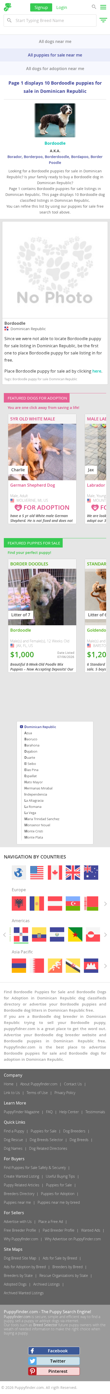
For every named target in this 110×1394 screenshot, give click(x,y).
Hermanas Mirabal (38, 788)
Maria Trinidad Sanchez (41, 819)
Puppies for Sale (44, 1131)
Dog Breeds (79, 1139)
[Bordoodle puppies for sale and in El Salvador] (57, 934)
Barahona (31, 745)
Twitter (57, 1361)
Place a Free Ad (50, 1221)
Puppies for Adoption (57, 1193)
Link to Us (12, 1092)
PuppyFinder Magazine (21, 1111)
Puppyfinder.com (17, 1316)
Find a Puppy (14, 1131)
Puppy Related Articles (21, 1185)
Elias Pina (31, 769)
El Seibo (30, 763)
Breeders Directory (19, 1193)
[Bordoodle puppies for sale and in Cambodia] (91, 965)
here (96, 371)
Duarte (29, 757)
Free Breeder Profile (20, 1230)
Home (9, 1083)
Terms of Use (37, 1092)
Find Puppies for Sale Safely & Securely (35, 1167)
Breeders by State (18, 1275)
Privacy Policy (64, 1092)
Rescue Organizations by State (63, 1275)
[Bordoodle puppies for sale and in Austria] (55, 903)
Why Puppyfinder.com (21, 1238)
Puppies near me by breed (59, 1202)
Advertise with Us (18, 1221)
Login (61, 7)
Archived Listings (46, 1284)
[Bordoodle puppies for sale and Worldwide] (19, 872)
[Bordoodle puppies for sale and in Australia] (91, 872)
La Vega (30, 812)
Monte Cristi (33, 831)
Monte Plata (33, 837)
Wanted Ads (90, 1230)
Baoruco (30, 739)
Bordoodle (14, 323)
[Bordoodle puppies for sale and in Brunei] (73, 965)
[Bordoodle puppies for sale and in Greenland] (93, 934)
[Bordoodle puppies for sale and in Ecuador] (39, 934)
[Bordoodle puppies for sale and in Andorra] (37, 903)
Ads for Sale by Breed (60, 1258)
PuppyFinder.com (21, 1311)
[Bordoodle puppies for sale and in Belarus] (91, 903)
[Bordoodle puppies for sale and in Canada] (55, 872)
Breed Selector (45, 1324)
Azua (28, 733)
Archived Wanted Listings (24, 1292)
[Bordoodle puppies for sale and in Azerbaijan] (73, 903)
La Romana (32, 806)
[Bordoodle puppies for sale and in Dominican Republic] (21, 934)
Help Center (69, 1111)
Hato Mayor (33, 782)
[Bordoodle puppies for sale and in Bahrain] (37, 965)
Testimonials (95, 1111)
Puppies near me (17, 1202)
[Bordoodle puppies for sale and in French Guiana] (75, 934)
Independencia (35, 794)
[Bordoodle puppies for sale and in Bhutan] (55, 965)
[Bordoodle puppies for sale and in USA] (37, 872)
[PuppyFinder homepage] (7, 7)
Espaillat (30, 776)
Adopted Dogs (15, 1284)
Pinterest (58, 1371)
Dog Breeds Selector (46, 1139)
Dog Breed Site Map (20, 1258)
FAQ (49, 1111)
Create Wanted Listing (21, 1176)
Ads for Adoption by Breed (25, 1266)
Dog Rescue (13, 1139)
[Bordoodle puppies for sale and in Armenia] (19, 965)
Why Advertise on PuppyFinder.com (73, 1238)
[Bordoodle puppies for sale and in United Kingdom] (73, 872)
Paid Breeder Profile (58, 1230)
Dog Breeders (74, 1131)
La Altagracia (33, 800)
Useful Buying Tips (60, 1176)
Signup (41, 7)
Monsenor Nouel (37, 825)
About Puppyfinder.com (38, 1083)
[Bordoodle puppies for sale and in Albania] (19, 903)
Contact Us (73, 1083)
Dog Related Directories (48, 1148)
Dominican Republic (40, 727)
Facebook (58, 1351)
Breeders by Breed (67, 1266)
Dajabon (30, 751)
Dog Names (13, 1148)
